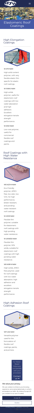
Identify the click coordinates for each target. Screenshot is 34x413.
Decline (17, 403)
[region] (17, 397)
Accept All (17, 398)
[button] (23, 409)
